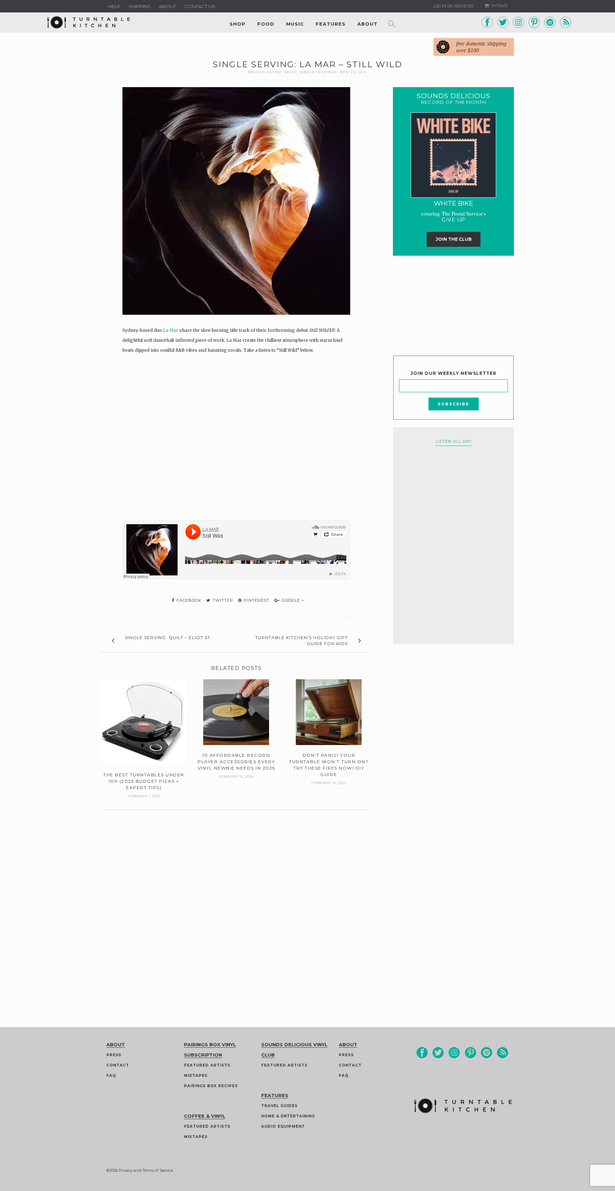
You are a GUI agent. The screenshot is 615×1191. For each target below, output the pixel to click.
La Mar (170, 330)
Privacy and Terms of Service (146, 1170)
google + (292, 600)
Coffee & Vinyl (204, 1116)
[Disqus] (236, 899)
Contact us (199, 6)
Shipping (139, 6)
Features (331, 24)
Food (265, 24)
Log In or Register (453, 6)
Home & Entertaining (288, 1116)
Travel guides (279, 1106)
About (167, 6)
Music (295, 24)
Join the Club (454, 239)
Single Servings (318, 72)
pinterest (255, 600)
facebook (188, 600)
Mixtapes (195, 1075)
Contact (117, 1065)
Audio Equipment (283, 1126)
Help (114, 6)
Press (113, 1055)
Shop (238, 24)
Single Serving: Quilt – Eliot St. (168, 637)
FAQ (111, 1075)
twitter (222, 600)
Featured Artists (207, 1065)
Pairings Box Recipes (211, 1086)
